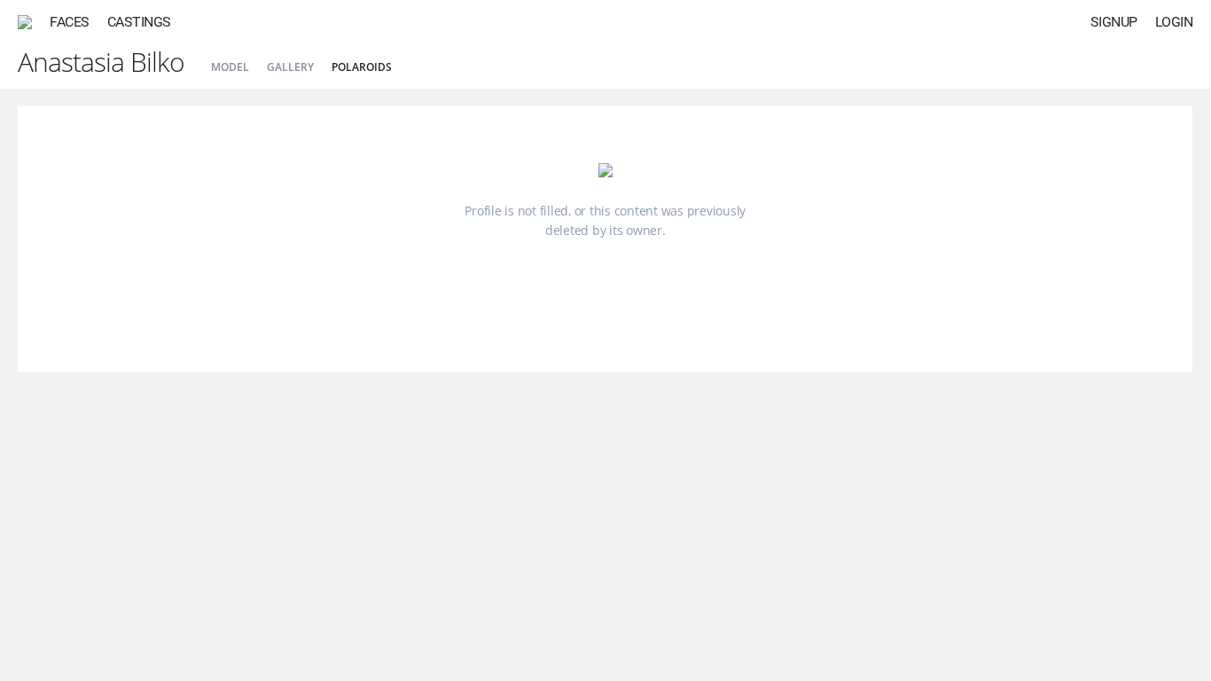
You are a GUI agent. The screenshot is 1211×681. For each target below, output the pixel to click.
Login (1174, 21)
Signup (1113, 21)
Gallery (290, 66)
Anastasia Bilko (101, 61)
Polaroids (362, 66)
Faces (70, 21)
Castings (139, 21)
